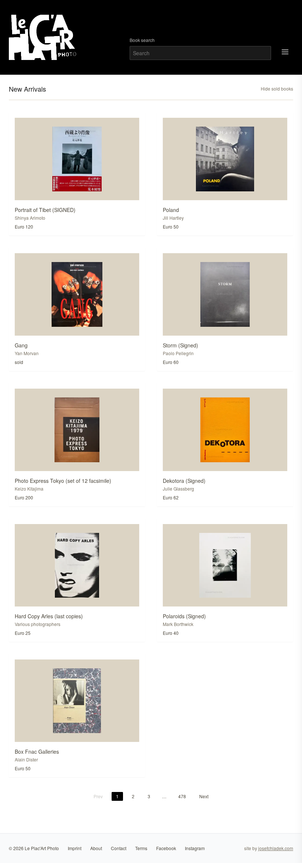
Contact (118, 848)
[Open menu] (285, 52)
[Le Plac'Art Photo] (43, 37)
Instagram (195, 848)
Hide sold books (277, 89)
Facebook (166, 848)
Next (203, 796)
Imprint (74, 848)
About (96, 848)
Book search (142, 40)
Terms (141, 848)
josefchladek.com (275, 848)
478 (182, 796)
